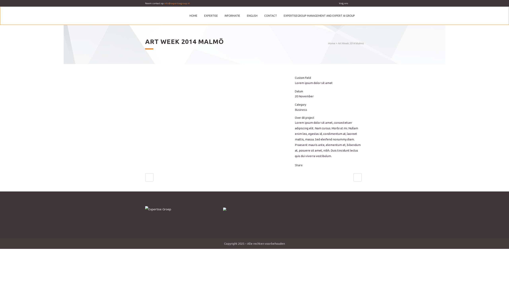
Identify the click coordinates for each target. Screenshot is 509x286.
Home (331, 43)
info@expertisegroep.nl (177, 3)
